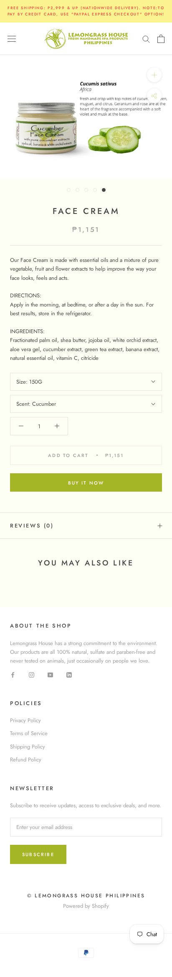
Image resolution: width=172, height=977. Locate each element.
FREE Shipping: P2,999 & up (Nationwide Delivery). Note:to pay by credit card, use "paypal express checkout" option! (86, 11)
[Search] (146, 38)
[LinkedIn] (69, 674)
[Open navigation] (12, 38)
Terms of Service (29, 733)
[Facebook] (12, 674)
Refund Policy (25, 760)
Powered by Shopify (86, 906)
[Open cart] (160, 39)
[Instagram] (31, 674)
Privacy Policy (25, 720)
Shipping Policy (27, 747)
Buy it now (86, 483)
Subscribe (38, 854)
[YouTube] (50, 674)
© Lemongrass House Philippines (86, 895)
